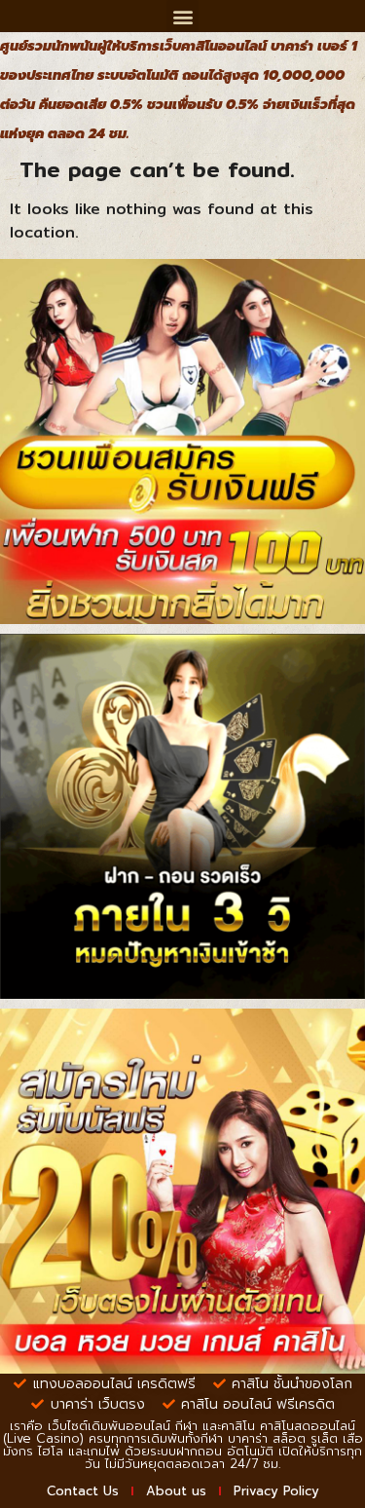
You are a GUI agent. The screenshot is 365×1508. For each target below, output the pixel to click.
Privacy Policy (276, 1491)
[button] (182, 16)
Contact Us (83, 1491)
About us (176, 1491)
